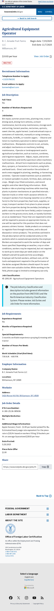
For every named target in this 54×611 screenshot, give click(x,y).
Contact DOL (9, 556)
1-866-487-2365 (10, 554)
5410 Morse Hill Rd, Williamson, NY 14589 (20, 395)
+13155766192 (8, 79)
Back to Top (42, 495)
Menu (40, 12)
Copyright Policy (38, 604)
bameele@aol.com (10, 87)
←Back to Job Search (27, 18)
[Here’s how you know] (27, 2)
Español (48, 12)
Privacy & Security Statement (20, 604)
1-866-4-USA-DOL (11, 552)
